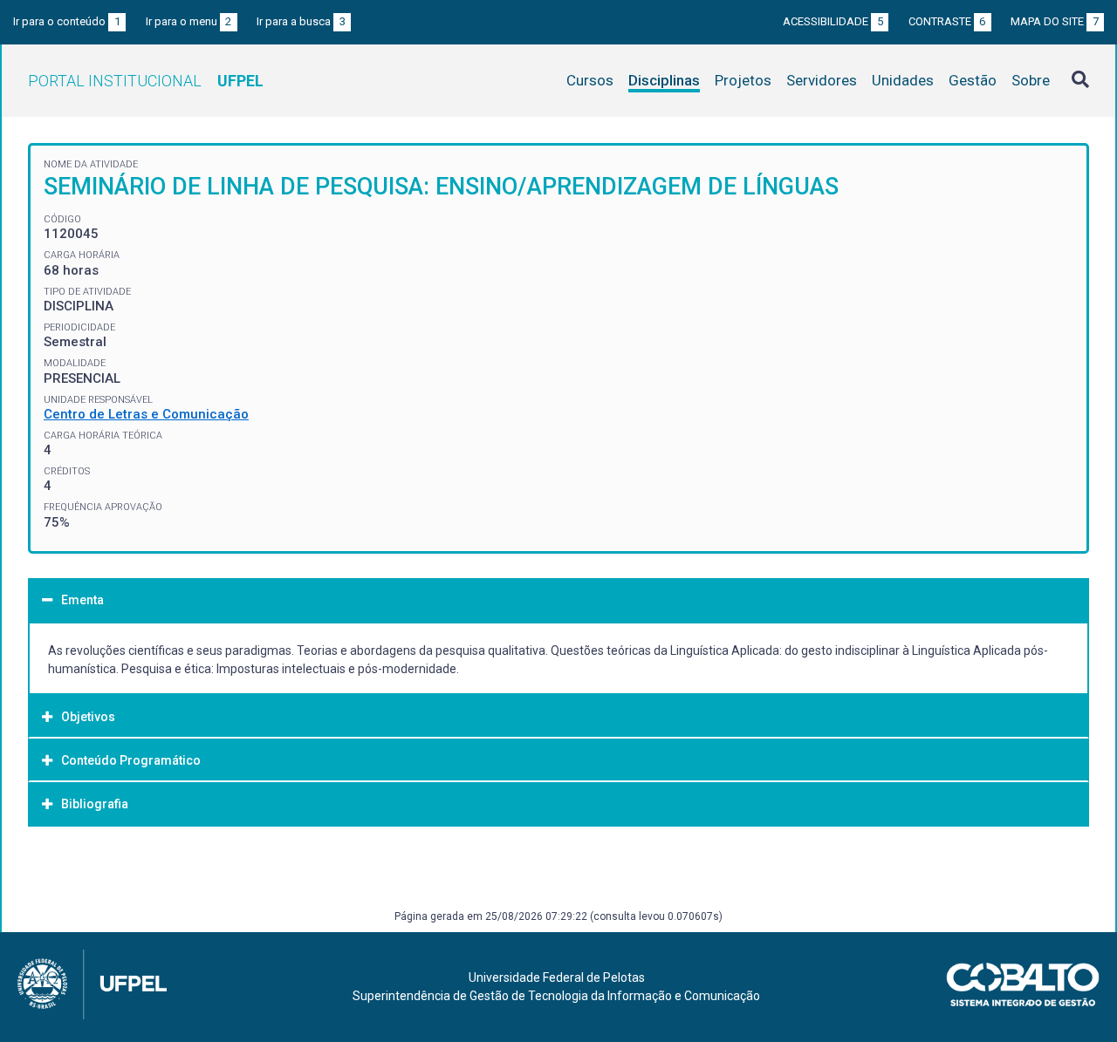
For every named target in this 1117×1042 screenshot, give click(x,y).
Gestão (973, 80)
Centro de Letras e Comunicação (146, 414)
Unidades (903, 80)
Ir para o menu (189, 21)
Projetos (743, 80)
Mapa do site (1055, 21)
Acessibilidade (833, 21)
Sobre (1030, 80)
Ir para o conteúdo (66, 21)
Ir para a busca (301, 21)
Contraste (947, 21)
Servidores (821, 80)
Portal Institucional (146, 81)
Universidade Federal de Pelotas (557, 977)
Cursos (589, 80)
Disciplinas (664, 80)
